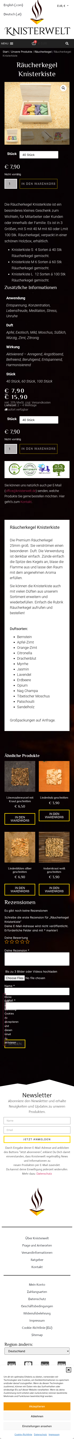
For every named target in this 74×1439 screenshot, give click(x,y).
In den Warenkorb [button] (20, 818)
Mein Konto (37, 1285)
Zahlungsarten (37, 1292)
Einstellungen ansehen (37, 1426)
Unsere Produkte (21, 51)
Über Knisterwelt (37, 1238)
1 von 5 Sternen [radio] (6, 942)
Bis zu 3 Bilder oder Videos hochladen (31, 971)
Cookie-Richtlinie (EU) (37, 1328)
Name (9, 985)
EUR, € (61, 5)
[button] (68, 1370)
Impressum (54, 1434)
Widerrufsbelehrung (37, 1313)
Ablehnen (37, 1416)
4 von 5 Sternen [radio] (22, 942)
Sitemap (37, 1335)
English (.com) (13, 5)
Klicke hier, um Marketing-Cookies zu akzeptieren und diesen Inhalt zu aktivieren (5, 1019)
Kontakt (26, 502)
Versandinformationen (37, 1253)
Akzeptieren (37, 1406)
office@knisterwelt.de (21, 491)
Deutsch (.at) (12, 14)
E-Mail (9, 1000)
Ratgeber (37, 1260)
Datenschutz (40, 1434)
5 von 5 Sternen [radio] (27, 942)
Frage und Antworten (37, 1245)
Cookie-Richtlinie (23, 1434)
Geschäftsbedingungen (37, 1306)
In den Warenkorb (38, 184)
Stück (12, 153)
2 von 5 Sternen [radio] (12, 942)
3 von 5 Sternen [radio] (17, 942)
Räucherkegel (43, 51)
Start (6, 51)
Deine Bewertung (16, 937)
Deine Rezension (16, 950)
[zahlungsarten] (12, 1364)
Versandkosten (41, 402)
